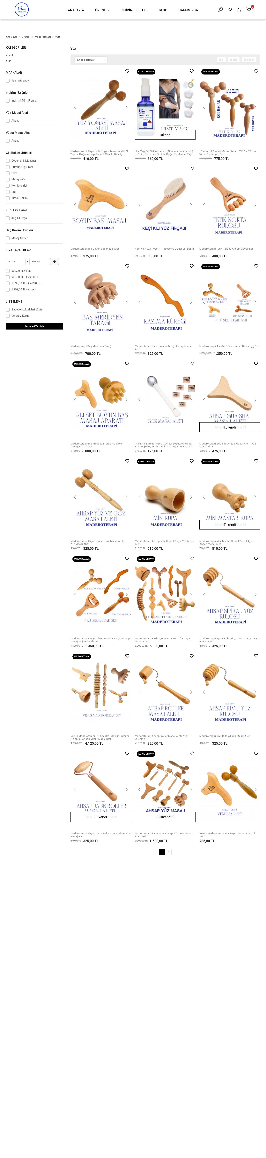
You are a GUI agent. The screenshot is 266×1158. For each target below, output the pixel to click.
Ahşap (15, 120)
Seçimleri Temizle (34, 326)
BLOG (163, 10)
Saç (13, 191)
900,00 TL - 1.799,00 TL (25, 277)
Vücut (9, 55)
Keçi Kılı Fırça (19, 218)
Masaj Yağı (18, 179)
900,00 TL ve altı (21, 270)
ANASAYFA (76, 10)
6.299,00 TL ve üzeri (23, 289)
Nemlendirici (19, 185)
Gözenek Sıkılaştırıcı (23, 160)
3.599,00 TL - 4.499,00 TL (26, 283)
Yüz (8, 60)
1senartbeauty (20, 80)
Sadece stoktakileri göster (27, 309)
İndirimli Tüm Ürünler (24, 100)
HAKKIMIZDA (188, 10)
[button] (102, 10)
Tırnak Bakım (19, 198)
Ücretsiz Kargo (20, 315)
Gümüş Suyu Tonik (22, 166)
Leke (14, 173)
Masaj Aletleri (19, 238)
